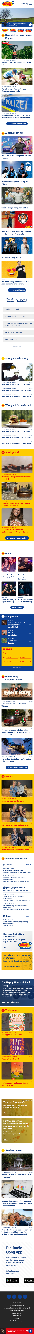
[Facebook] (9, 1297)
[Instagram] (14, 1297)
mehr (28, 865)
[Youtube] (20, 1297)
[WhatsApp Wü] (25, 1297)
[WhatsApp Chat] (30, 24)
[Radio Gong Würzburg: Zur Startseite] (8, 3)
